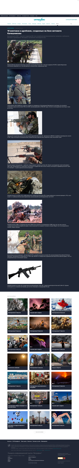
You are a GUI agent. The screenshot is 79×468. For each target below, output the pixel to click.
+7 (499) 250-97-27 (47, 450)
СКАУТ (9, 459)
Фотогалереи (10, 28)
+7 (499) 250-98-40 (39, 450)
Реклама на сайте (36, 441)
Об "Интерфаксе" (12, 15)
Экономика (24, 23)
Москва (39, 23)
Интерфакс (39, 19)
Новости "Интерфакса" (32, 457)
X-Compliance (10, 458)
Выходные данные (61, 462)
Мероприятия (44, 441)
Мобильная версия (4, 15)
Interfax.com (19, 15)
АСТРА (9, 461)
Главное (9, 23)
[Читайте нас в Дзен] (29, 463)
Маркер (9, 460)
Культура (34, 23)
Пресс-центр (24, 441)
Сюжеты (53, 23)
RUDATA (29, 459)
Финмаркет (32, 15)
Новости (48, 23)
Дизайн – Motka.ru (61, 463)
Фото (57, 23)
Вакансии (29, 441)
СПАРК (9, 457)
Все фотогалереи (39, 432)
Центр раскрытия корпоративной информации (36, 460)
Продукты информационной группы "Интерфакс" (25, 453)
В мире (19, 23)
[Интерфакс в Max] (36, 463)
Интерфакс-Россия (25, 15)
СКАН (29, 458)
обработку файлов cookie (57, 448)
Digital (43, 23)
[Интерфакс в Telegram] (31, 463)
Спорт (29, 23)
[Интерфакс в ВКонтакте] (32, 463)
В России (14, 23)
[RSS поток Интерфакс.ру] (34, 463)
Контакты (9, 441)
